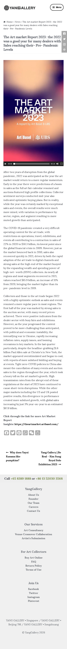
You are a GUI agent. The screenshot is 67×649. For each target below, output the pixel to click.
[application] (33, 113)
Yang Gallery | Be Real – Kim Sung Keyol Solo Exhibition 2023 (49, 458)
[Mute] (57, 164)
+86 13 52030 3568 (49, 478)
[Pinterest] (64, 50)
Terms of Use (33, 569)
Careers (33, 506)
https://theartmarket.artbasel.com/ (36, 424)
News (17, 22)
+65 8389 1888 (21, 478)
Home (10, 22)
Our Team (33, 502)
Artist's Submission (33, 538)
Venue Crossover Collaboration (33, 534)
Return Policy (33, 565)
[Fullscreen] (61, 164)
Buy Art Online (34, 557)
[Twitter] (64, 39)
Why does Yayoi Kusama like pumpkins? (17, 456)
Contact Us (33, 510)
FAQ (33, 561)
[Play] (5, 164)
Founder (33, 498)
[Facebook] (64, 33)
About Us (33, 494)
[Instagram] (64, 44)
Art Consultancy (33, 530)
